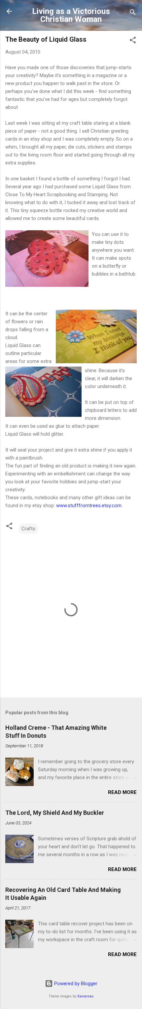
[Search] (133, 13)
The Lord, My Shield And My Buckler (54, 812)
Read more (122, 792)
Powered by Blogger (75, 984)
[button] (133, 41)
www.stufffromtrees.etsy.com (89, 505)
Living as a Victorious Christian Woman (71, 15)
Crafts (28, 529)
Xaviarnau (85, 996)
